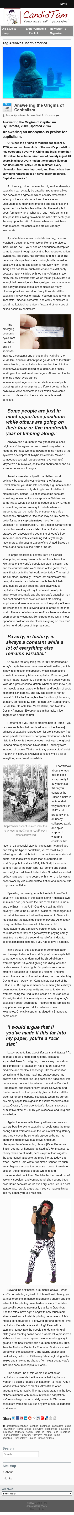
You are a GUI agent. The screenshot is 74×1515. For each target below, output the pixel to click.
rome (57, 1434)
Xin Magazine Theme (37, 1505)
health (29, 1432)
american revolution (17, 1425)
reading (48, 1434)
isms (48, 1432)
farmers (19, 1432)
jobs (56, 1432)
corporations (24, 1428)
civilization (9, 1428)
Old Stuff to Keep (9, 31)
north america (11, 1434)
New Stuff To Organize (58, 31)
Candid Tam (40, 1502)
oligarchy (26, 1434)
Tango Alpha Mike (15, 115)
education (64, 1428)
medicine (65, 1432)
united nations (46, 1438)
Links (8, 1478)
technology (21, 1438)
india (37, 1432)
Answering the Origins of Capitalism (39, 107)
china (68, 1425)
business (45, 1425)
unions (32, 1438)
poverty (38, 1434)
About (9, 1472)
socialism (8, 1438)
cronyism (38, 1428)
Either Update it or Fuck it (36, 31)
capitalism (57, 1425)
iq (43, 1432)
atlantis (34, 1425)
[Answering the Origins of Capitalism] (37, 72)
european (8, 1432)
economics (51, 1428)
